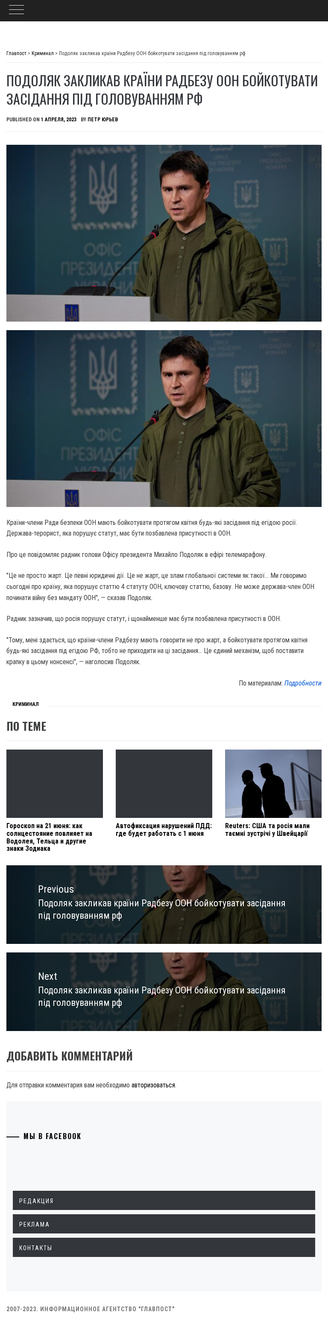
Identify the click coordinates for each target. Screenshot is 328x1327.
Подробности (303, 683)
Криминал (25, 704)
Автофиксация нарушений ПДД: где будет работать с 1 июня (164, 830)
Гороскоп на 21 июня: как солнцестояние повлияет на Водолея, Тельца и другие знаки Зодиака (49, 837)
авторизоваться (153, 1085)
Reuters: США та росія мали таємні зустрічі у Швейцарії (267, 830)
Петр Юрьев (103, 120)
